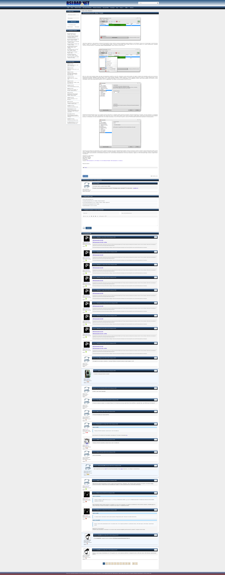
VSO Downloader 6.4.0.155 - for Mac (100, 242)
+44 (85, 176)
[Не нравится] (83, 176)
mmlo (97, 411)
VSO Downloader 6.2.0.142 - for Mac (100, 348)
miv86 (97, 439)
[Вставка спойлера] (106, 216)
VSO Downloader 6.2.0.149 (98, 306)
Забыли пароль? (70, 26)
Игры (117, 7)
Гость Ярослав (99, 399)
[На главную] (81, 3)
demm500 (99, 535)
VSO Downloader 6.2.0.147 (98, 331)
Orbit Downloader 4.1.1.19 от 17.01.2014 (90, 205)
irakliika (99, 370)
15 (133, 563)
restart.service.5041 (101, 465)
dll (105, 468)
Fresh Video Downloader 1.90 (88, 199)
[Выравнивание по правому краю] (95, 216)
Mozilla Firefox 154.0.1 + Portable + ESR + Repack (71, 34)
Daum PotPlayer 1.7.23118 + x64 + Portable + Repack (73, 44)
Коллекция (112, 7)
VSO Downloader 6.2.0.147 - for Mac (100, 333)
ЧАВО (126, 7)
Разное (121, 7)
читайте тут (135, 188)
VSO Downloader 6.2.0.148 (98, 318)
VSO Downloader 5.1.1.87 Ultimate (92, 160)
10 (129, 563)
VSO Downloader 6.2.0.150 (98, 293)
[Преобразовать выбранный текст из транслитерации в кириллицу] (104, 216)
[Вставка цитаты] (102, 216)
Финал (85, 167)
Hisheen (98, 492)
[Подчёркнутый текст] (87, 216)
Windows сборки (78, 7)
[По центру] (93, 216)
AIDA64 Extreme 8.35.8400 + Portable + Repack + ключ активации (72, 47)
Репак (72, 7)
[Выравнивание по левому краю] (92, 216)
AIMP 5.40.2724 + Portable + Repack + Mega (72, 52)
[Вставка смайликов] (98, 216)
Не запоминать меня (72, 24)
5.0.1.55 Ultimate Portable (105, 160)
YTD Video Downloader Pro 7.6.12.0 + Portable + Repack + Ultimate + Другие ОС (97, 202)
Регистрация (77, 26)
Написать (132, 7)
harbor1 (97, 452)
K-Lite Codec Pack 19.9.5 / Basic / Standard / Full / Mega (73, 57)
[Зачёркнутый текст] (89, 216)
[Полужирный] (84, 216)
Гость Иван (98, 357)
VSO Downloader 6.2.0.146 (98, 346)
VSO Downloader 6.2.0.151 (98, 280)
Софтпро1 (98, 237)
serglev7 (98, 480)
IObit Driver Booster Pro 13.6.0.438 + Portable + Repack (72, 55)
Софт (68, 7)
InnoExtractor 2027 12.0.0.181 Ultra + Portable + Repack (72, 50)
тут (126, 435)
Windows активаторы (97, 7)
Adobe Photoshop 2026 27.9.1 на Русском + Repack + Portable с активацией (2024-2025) (72, 37)
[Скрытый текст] (100, 216)
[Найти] (157, 3)
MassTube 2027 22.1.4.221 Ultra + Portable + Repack (73, 42)
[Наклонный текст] (85, 216)
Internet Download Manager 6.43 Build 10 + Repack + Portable (73, 39)
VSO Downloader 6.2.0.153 (98, 267)
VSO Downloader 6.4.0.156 (98, 240)
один (122, 468)
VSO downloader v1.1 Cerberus (117, 160)
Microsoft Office (106, 7)
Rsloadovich (98, 423)
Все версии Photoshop (87, 7)
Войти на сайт (73, 21)
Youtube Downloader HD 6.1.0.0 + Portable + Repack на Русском (94, 200)
